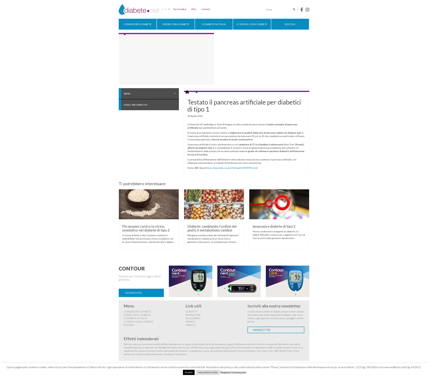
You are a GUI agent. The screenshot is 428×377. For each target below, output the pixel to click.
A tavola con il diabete (252, 24)
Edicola (290, 24)
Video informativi (135, 104)
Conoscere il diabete (137, 24)
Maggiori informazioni (233, 372)
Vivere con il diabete (175, 24)
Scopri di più (133, 292)
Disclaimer (192, 318)
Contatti (205, 9)
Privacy (190, 321)
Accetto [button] (189, 372)
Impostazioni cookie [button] (208, 372)
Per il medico (179, 9)
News (127, 93)
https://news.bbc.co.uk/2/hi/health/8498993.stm (231, 167)
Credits (190, 324)
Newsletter (193, 314)
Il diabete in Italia (214, 24)
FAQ (193, 9)
